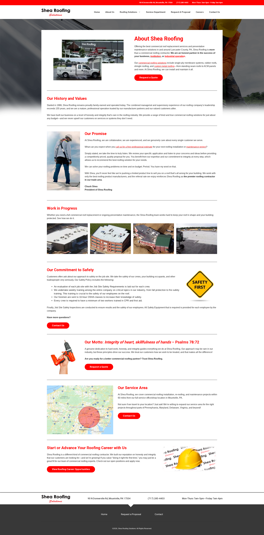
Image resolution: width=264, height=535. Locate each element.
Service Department (155, 12)
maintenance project (196, 147)
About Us (109, 12)
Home (97, 12)
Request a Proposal (131, 514)
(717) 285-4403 (182, 3)
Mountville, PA (155, 3)
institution (155, 56)
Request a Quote (148, 77)
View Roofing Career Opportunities (71, 469)
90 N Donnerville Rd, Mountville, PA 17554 (109, 498)
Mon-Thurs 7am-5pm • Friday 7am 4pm (202, 498)
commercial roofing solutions (152, 63)
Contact (159, 514)
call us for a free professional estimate (134, 147)
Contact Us (214, 12)
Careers (200, 12)
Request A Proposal (180, 12)
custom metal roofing (164, 66)
